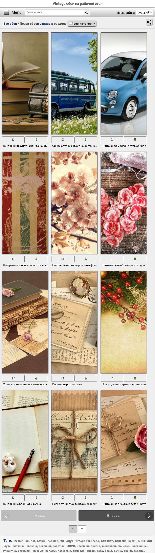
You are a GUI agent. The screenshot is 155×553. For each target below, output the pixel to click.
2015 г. (18, 540)
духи (7, 546)
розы (108, 550)
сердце (139, 550)
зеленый (45, 546)
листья (95, 546)
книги (71, 546)
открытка (9, 550)
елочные (19, 546)
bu (27, 540)
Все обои (10, 24)
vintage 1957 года (87, 540)
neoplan (53, 540)
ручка (118, 550)
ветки (132, 540)
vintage (66, 540)
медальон (109, 546)
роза (100, 550)
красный (83, 546)
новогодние (139, 546)
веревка (120, 541)
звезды (32, 546)
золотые (59, 546)
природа (79, 550)
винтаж (145, 540)
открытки (24, 550)
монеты (123, 546)
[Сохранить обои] (36, 139)
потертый (64, 550)
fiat (33, 540)
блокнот (107, 541)
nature (41, 540)
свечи (128, 550)
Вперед (113, 515)
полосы (50, 550)
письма (38, 550)
